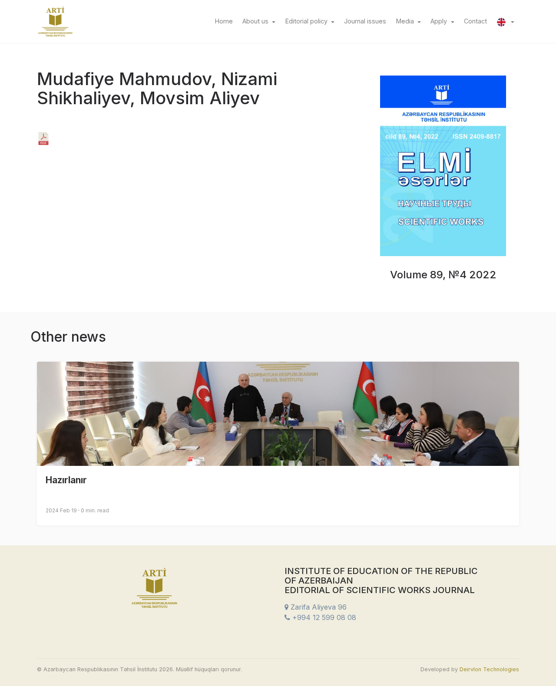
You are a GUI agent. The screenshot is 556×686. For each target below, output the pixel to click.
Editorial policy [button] (307, 21)
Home (226, 21)
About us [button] (256, 21)
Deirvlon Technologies (489, 669)
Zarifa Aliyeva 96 (317, 607)
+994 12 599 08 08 (323, 617)
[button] (505, 21)
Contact (478, 21)
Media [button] (406, 21)
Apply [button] (439, 21)
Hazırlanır (66, 480)
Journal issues (367, 21)
